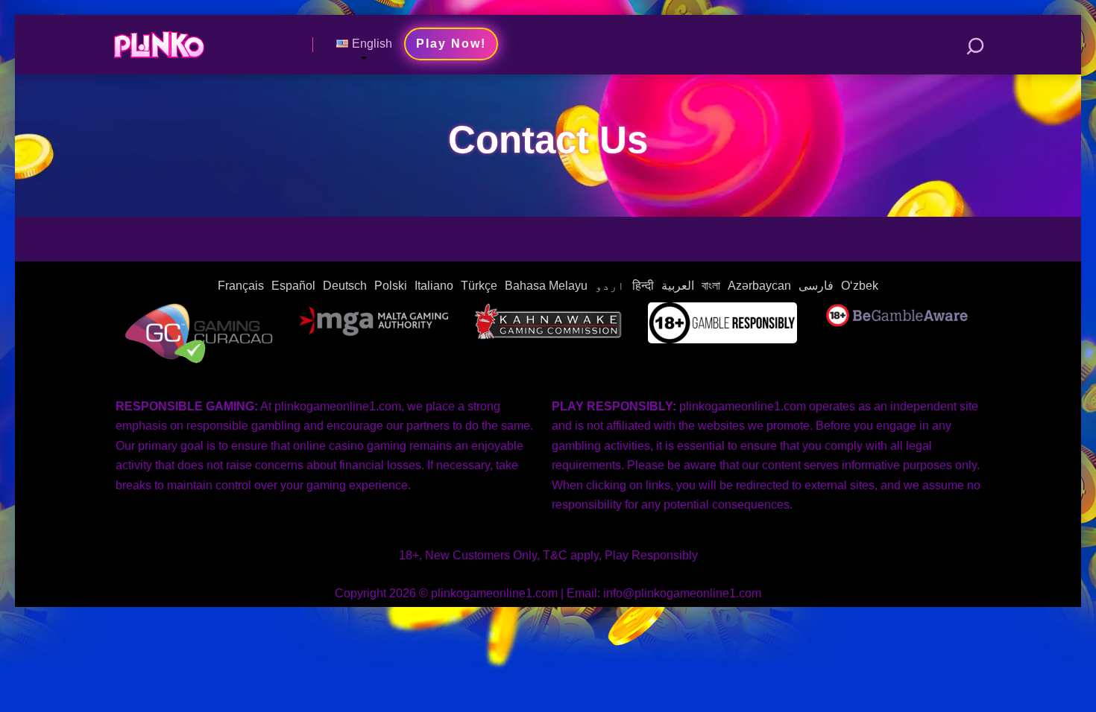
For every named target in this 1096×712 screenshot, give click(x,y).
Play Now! (451, 43)
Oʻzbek (859, 285)
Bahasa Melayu (546, 285)
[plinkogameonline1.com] (159, 39)
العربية (677, 285)
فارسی (816, 285)
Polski (390, 285)
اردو (610, 285)
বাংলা (711, 285)
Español (293, 285)
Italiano (434, 285)
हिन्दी (643, 285)
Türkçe (479, 285)
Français (241, 285)
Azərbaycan (759, 285)
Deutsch (345, 285)
